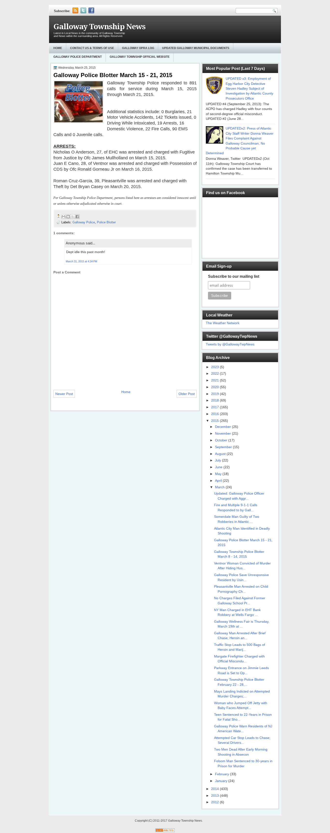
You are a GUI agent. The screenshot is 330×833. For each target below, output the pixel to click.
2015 (215, 421)
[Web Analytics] (165, 831)
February (222, 774)
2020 (215, 387)
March (220, 487)
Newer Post (64, 394)
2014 (215, 789)
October (221, 440)
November (223, 433)
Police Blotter (106, 222)
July (218, 460)
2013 (215, 795)
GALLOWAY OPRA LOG (138, 48)
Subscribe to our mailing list (233, 276)
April (219, 480)
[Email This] (63, 216)
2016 (215, 414)
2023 (215, 367)
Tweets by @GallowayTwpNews (230, 344)
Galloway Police (83, 222)
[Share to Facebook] (77, 216)
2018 (215, 400)
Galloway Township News (99, 26)
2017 (215, 407)
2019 (215, 394)
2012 (215, 802)
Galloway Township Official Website (140, 56)
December (223, 427)
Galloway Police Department (77, 56)
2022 (215, 373)
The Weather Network (222, 323)
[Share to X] (72, 216)
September (224, 447)
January (221, 781)
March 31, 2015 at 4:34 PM (81, 261)
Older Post (187, 394)
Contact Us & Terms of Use (92, 48)
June (219, 467)
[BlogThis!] (68, 216)
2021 (215, 380)
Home (57, 48)
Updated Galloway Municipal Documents (195, 48)
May (218, 474)
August (221, 454)
